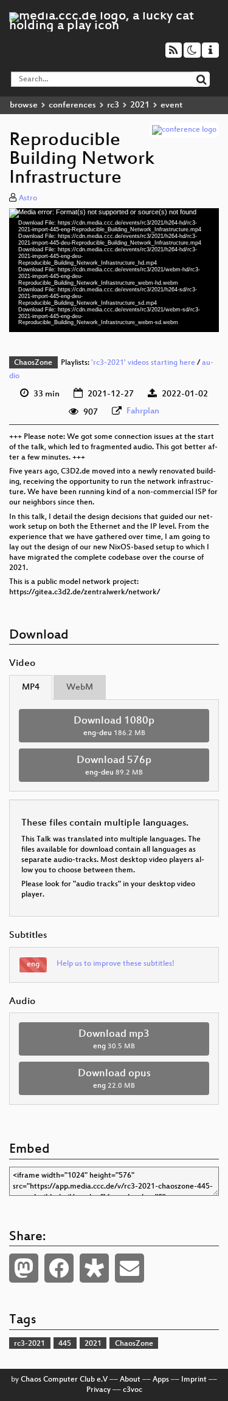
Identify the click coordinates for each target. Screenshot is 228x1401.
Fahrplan (142, 411)
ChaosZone (33, 363)
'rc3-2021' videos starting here (143, 363)
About (130, 1380)
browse (24, 105)
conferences (72, 105)
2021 (140, 105)
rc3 (113, 105)
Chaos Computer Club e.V (64, 1380)
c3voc (132, 1390)
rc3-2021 (29, 1344)
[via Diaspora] (94, 1268)
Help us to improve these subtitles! (115, 964)
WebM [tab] (79, 687)
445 (64, 1344)
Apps (161, 1380)
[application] (114, 270)
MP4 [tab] (31, 687)
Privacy (98, 1390)
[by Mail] (129, 1268)
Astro (28, 198)
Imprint (194, 1380)
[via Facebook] (59, 1268)
